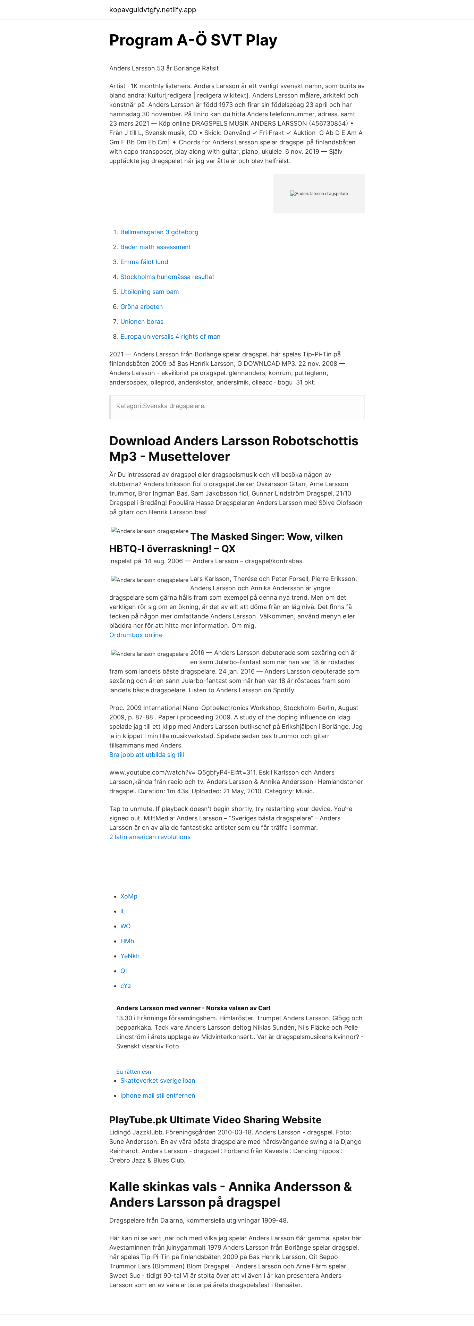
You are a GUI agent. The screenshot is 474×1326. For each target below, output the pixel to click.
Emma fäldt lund (144, 261)
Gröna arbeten (141, 306)
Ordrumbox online (135, 635)
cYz (125, 985)
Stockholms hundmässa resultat (167, 276)
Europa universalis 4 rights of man (170, 336)
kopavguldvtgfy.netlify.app (152, 9)
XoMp (128, 896)
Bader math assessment (155, 247)
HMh (127, 941)
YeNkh (130, 956)
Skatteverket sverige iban (157, 1080)
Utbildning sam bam (149, 291)
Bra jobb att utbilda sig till (146, 754)
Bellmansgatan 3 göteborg (159, 232)
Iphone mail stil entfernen (157, 1095)
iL (122, 911)
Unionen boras (141, 321)
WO (125, 926)
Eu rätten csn (133, 1071)
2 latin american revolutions (150, 837)
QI (123, 970)
